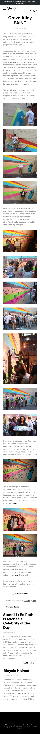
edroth (27, 601)
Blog (34, 601)
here (15, 503)
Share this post (21, 594)
